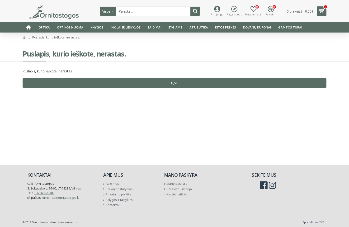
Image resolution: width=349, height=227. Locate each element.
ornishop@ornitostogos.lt (60, 197)
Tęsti (174, 83)
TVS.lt (322, 222)
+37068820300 (44, 193)
